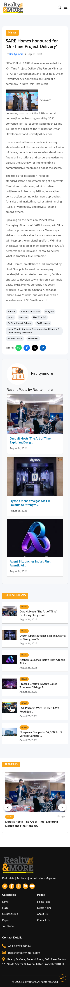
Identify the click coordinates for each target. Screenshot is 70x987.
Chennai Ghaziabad (30, 311)
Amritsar (11, 311)
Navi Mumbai (39, 317)
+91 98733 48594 (19, 946)
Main (5, 908)
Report (6, 920)
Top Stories (8, 926)
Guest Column (10, 914)
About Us (42, 914)
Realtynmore (16, 54)
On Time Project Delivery (19, 323)
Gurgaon (49, 311)
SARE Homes (43, 323)
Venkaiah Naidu (15, 338)
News (5, 902)
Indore (11, 317)
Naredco (23, 317)
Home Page (43, 902)
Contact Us (43, 920)
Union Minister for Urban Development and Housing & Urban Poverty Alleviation (33, 331)
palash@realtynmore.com (24, 952)
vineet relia (33, 338)
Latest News (44, 908)
